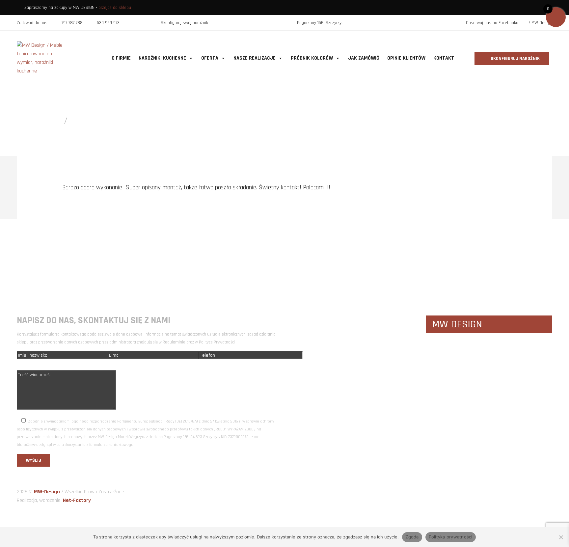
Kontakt (443, 58)
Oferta (209, 58)
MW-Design (47, 491)
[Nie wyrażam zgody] (560, 537)
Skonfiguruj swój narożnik (184, 23)
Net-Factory (77, 500)
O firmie (121, 58)
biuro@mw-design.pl (415, 254)
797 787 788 (72, 23)
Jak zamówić (363, 58)
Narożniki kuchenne (162, 58)
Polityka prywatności (451, 536)
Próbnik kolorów (312, 58)
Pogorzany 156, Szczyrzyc (320, 23)
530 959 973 (108, 23)
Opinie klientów (406, 58)
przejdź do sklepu (114, 8)
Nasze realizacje (254, 58)
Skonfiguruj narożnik (515, 58)
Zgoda (412, 536)
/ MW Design (539, 23)
